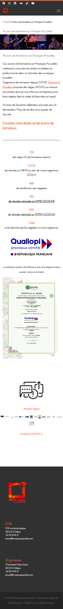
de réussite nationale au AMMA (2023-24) (31, 214)
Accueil (6, 22)
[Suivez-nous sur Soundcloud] (21, 3)
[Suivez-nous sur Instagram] (9, 3)
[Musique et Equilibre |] (5, 10)
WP (21, 603)
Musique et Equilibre (24, 598)
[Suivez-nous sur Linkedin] (15, 3)
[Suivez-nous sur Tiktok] (27, 3)
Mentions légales (32, 409)
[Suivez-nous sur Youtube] (32, 3)
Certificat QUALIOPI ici (31, 434)
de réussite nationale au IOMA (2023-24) (32, 201)
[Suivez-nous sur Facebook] (4, 3)
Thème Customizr (47, 603)
